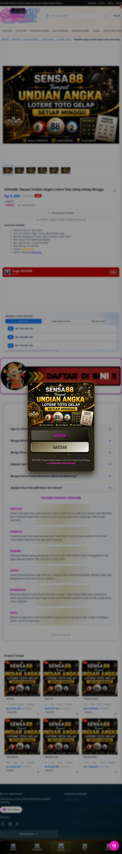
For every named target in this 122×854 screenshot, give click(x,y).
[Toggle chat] (114, 845)
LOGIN (60, 435)
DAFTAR (60, 447)
